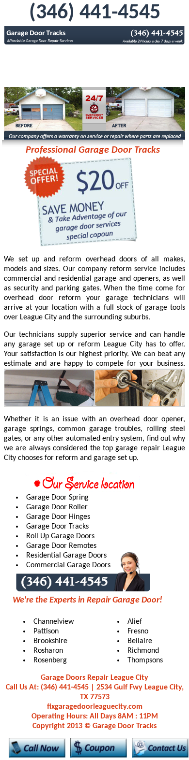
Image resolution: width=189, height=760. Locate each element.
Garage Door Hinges (58, 517)
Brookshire (50, 641)
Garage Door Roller (57, 507)
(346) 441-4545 (94, 13)
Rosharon (48, 651)
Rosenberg (50, 660)
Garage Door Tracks (57, 527)
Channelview (53, 622)
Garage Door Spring (57, 498)
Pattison (46, 631)
